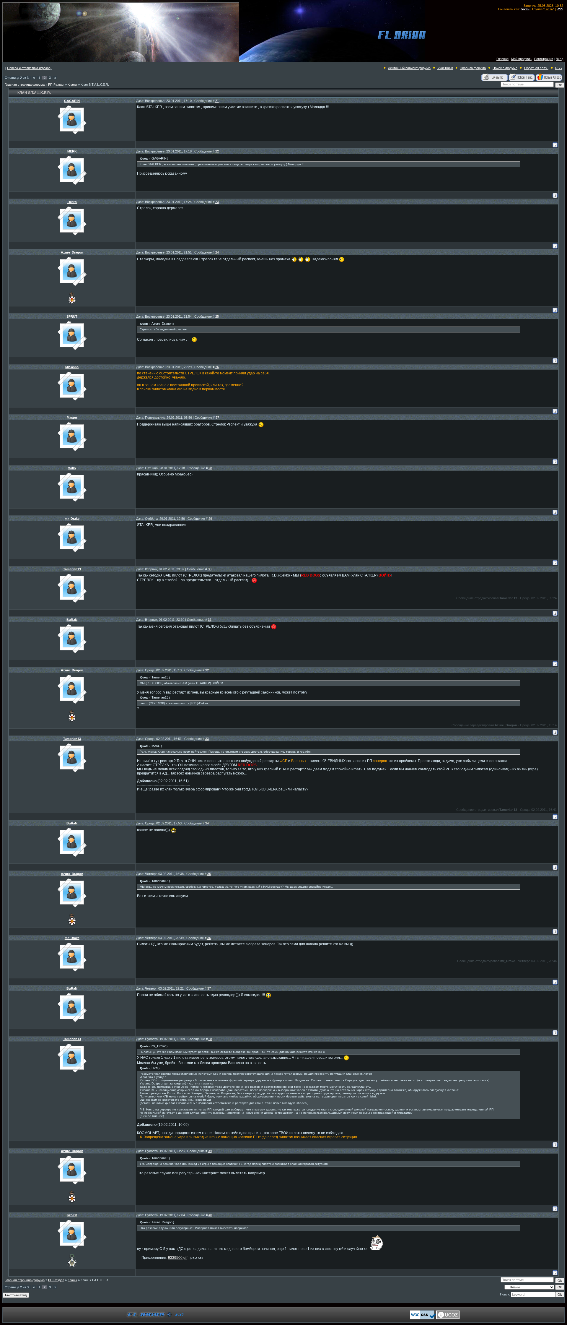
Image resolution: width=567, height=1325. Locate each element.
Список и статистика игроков (28, 68)
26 (217, 367)
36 (209, 938)
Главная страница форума (25, 84)
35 (209, 874)
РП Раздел (56, 84)
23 (217, 202)
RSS (560, 9)
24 (217, 252)
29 (210, 518)
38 (210, 1039)
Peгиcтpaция (543, 59)
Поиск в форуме (505, 68)
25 (217, 316)
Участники (445, 68)
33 (207, 739)
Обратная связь (536, 68)
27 (217, 417)
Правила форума (473, 68)
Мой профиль (521, 59)
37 (209, 988)
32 (207, 670)
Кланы (72, 84)
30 (209, 569)
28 (210, 468)
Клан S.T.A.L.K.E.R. (95, 84)
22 (217, 151)
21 (217, 101)
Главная (502, 59)
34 (207, 823)
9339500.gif (177, 1258)
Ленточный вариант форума (409, 68)
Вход (559, 59)
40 (210, 1215)
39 (210, 1151)
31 (209, 619)
